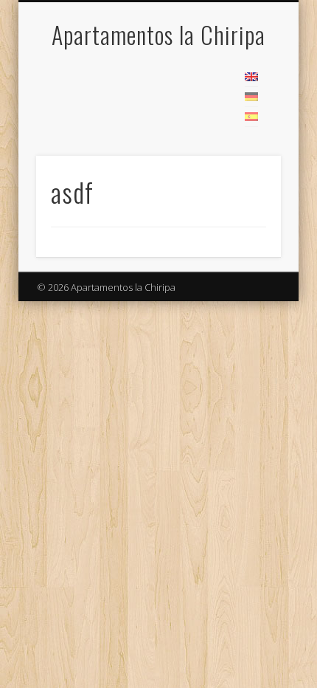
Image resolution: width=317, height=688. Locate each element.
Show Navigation (244, 80)
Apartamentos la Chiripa (158, 34)
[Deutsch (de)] (251, 96)
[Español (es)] (251, 116)
